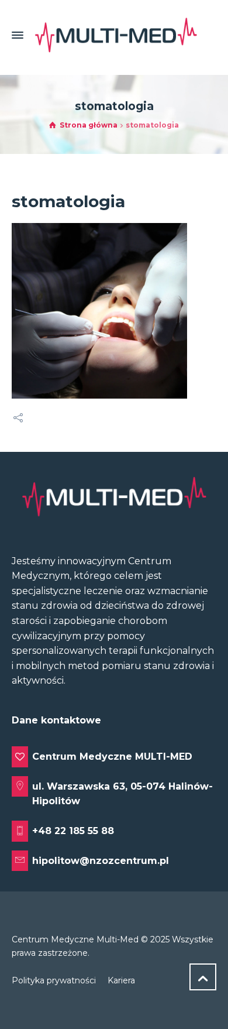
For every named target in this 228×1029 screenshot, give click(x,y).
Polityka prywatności (54, 980)
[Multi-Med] (116, 35)
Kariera (121, 980)
